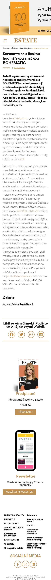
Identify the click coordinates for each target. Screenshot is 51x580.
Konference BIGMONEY (10, 535)
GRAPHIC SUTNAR (28, 211)
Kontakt (30, 526)
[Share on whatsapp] (31, 334)
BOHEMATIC (19, 119)
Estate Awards (11, 540)
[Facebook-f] (17, 564)
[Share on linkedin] (40, 334)
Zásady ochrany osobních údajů (35, 539)
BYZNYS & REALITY (14, 515)
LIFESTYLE (9, 520)
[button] (25, 412)
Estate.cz (6, 48)
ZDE (22, 159)
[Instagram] (25, 564)
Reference (32, 515)
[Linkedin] (33, 564)
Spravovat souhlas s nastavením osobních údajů (36, 546)
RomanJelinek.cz (22, 577)
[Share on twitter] (21, 334)
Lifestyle (14, 48)
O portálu (9, 544)
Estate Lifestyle (24, 48)
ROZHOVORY (11, 524)
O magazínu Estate (13, 548)
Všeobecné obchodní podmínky (32, 532)
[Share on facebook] (11, 334)
